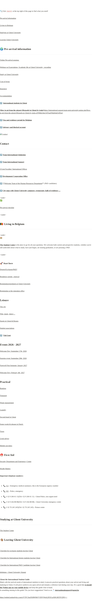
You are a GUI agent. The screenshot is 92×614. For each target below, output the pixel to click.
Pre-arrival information (8, 18)
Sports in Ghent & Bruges (9, 321)
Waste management (7, 403)
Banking (3, 388)
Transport (3, 396)
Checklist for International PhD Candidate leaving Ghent (20, 565)
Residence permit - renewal (9, 277)
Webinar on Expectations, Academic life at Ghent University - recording (25, 67)
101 (7, 491)
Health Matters (5, 469)
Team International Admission (14, 155)
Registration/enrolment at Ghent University (15, 284)
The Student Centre (7, 531)
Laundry (3, 410)
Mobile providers (6, 446)
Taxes (2, 431)
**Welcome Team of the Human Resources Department (22, 183)
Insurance (3, 89)
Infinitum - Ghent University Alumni (13, 572)
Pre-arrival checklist (7, 208)
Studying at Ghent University (10, 33)
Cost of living (5, 82)
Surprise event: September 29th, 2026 (13, 358)
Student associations (7, 328)
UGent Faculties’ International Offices (13, 169)
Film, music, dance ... (7, 314)
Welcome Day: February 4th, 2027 (12, 373)
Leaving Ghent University (9, 40)
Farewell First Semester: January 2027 (13, 365)
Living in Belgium (6, 25)
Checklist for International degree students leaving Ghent (20, 558)
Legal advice (4, 439)
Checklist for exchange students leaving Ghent (16, 551)
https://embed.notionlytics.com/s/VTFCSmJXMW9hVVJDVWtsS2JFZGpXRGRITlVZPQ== (33, 597)
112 (7, 486)
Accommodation (6, 96)
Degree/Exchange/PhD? (8, 269)
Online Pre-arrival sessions (9, 60)
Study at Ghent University (9, 74)
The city (3, 307)
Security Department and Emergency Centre (15, 461)
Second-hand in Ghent (8, 417)
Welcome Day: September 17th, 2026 (13, 351)
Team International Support (13, 162)
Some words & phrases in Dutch (11, 424)
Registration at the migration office (12, 291)
